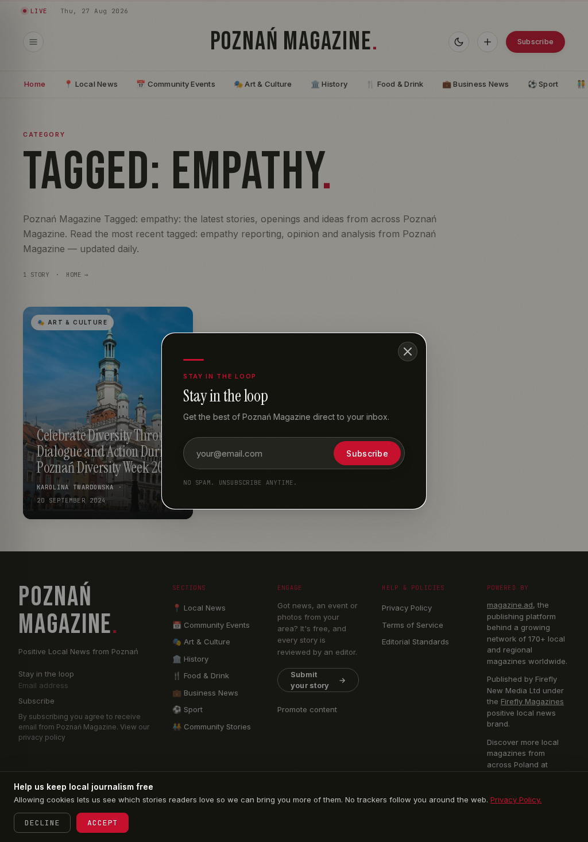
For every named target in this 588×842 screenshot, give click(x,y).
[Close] (407, 351)
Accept (102, 823)
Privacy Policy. (515, 799)
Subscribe (367, 453)
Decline (42, 823)
